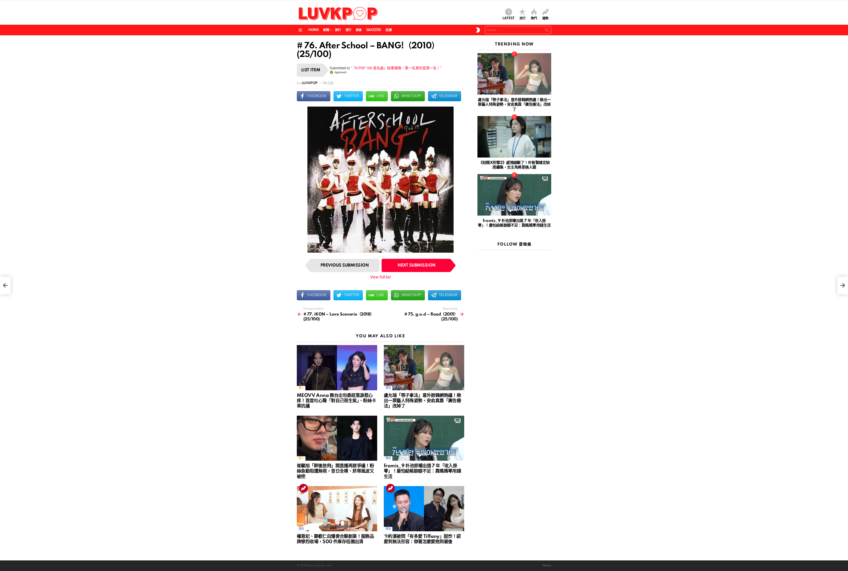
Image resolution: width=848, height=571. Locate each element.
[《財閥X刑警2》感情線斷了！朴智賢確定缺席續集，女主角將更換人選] (514, 137)
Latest (508, 18)
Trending (303, 488)
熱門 (534, 18)
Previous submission (344, 265)
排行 (338, 30)
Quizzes (373, 30)
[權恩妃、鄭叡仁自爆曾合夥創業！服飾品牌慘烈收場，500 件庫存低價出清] (337, 508)
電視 (388, 388)
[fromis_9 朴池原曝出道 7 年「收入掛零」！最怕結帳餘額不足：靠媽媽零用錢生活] (424, 438)
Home (313, 30)
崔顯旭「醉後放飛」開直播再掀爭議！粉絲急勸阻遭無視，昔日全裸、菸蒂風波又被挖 (335, 471)
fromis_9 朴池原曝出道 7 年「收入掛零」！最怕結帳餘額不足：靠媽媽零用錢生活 (422, 471)
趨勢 (545, 18)
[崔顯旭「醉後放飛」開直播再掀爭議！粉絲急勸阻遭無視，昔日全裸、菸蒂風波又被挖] (337, 438)
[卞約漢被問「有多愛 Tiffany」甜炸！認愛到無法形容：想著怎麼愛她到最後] (424, 508)
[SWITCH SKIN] (478, 30)
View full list (380, 277)
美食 (359, 30)
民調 (389, 30)
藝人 (301, 388)
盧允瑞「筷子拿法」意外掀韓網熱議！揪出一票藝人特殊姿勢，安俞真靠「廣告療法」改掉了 (422, 401)
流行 (522, 18)
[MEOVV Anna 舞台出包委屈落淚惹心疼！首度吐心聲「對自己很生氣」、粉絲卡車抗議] (337, 367)
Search (546, 31)
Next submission (416, 265)
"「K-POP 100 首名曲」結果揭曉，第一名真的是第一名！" (396, 68)
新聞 (326, 30)
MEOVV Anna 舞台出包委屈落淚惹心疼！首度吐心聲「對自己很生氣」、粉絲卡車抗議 (336, 401)
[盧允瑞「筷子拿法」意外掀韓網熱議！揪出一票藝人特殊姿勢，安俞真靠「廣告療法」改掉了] (424, 367)
